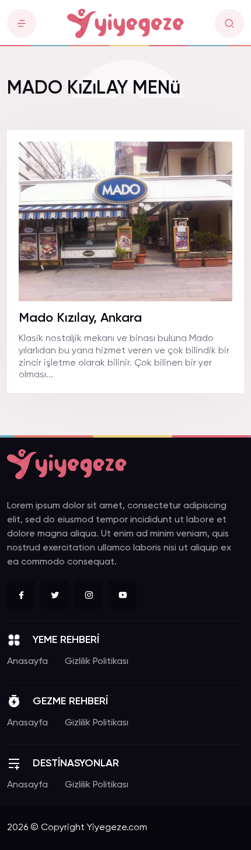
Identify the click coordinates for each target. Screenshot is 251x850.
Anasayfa (27, 661)
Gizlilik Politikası (96, 661)
